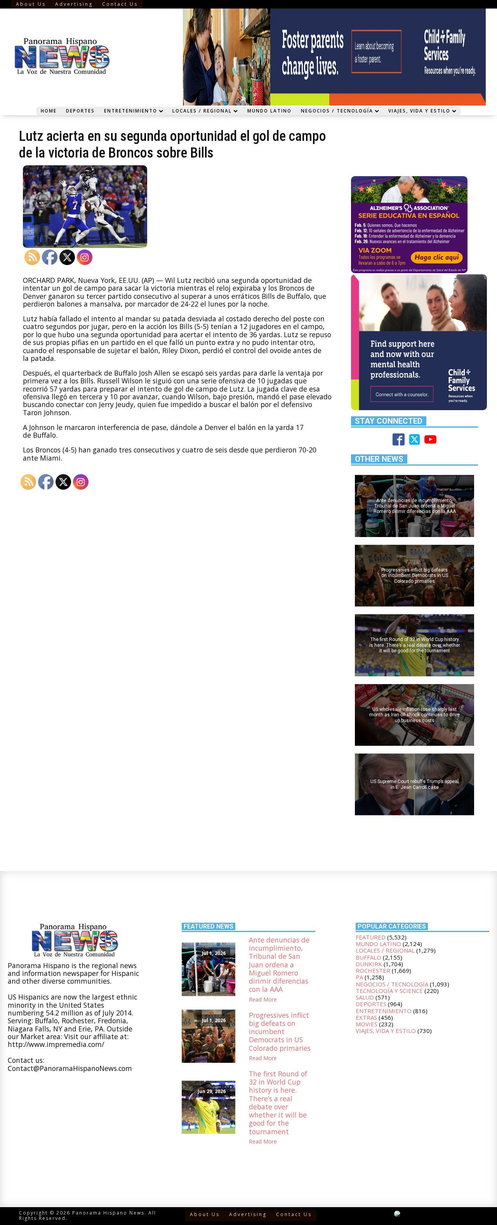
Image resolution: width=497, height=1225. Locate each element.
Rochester (373, 970)
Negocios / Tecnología (337, 110)
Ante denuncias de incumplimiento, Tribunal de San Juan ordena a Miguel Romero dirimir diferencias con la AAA (279, 965)
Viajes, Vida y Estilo (419, 110)
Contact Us (120, 4)
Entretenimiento (130, 110)
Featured (371, 937)
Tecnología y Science (389, 991)
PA (359, 977)
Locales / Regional (202, 110)
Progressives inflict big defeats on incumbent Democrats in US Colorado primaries (280, 1031)
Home (49, 110)
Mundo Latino (269, 110)
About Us (31, 4)
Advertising (74, 4)
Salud (365, 997)
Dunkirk (369, 964)
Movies (366, 1024)
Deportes (80, 110)
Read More (263, 999)
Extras (366, 1017)
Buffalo (368, 957)
